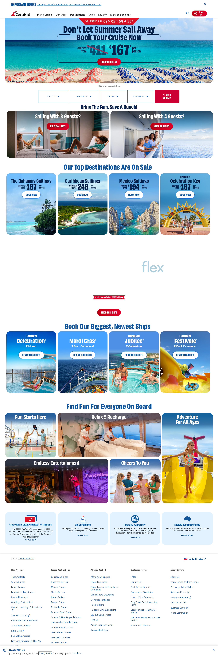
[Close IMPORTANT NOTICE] (205, 4)
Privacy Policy (45, 653)
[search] (187, 13)
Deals (92, 14)
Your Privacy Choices (141, 629)
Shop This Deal (109, 314)
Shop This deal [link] (109, 62)
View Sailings (58, 126)
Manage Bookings (120, 14)
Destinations (77, 14)
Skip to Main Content (13, 1)
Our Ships (61, 14)
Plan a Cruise (44, 14)
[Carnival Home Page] (20, 13)
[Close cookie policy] (214, 649)
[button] (53, 96)
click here (77, 653)
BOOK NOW (31, 194)
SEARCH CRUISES (31, 358)
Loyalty (102, 14)
